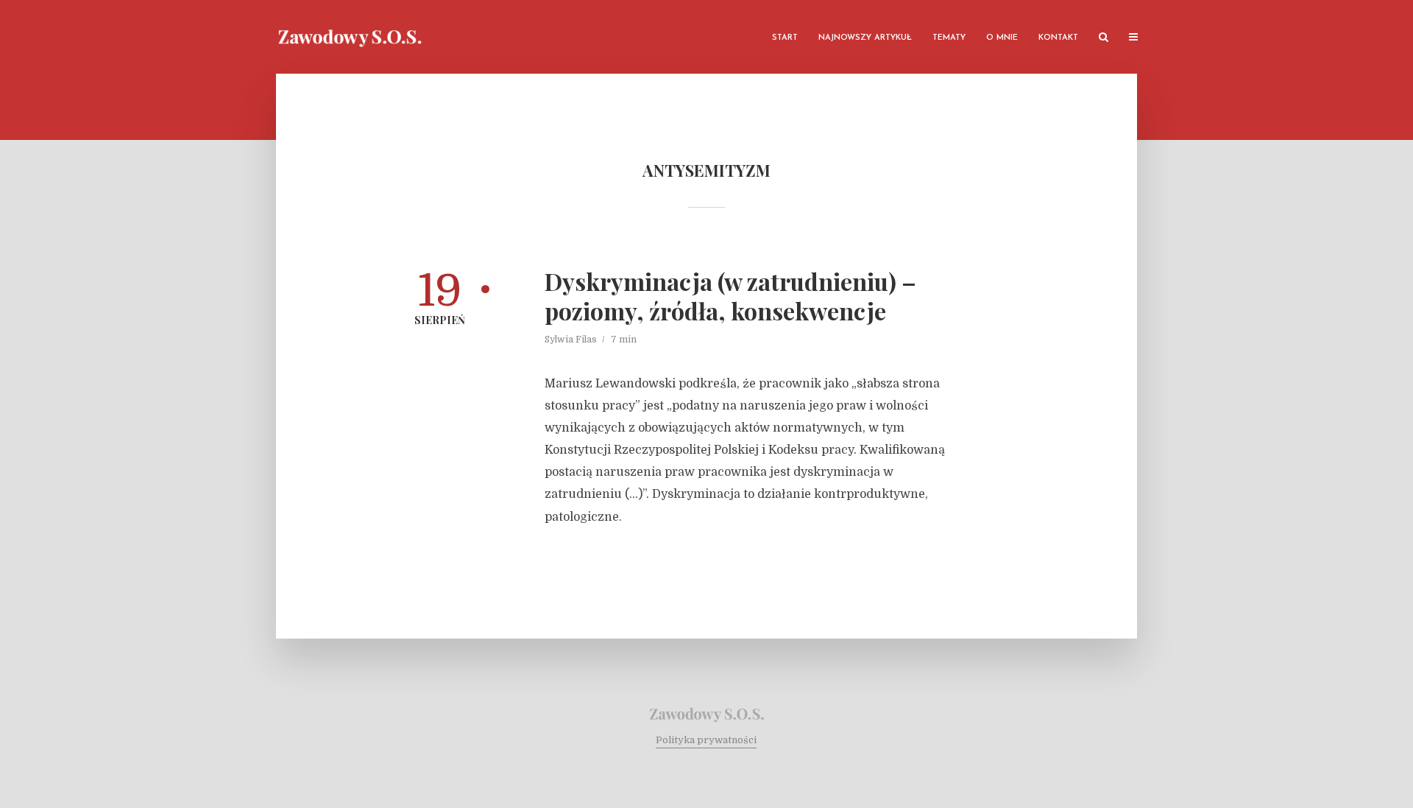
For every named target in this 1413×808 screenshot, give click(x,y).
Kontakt (1058, 38)
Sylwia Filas (571, 339)
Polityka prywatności (706, 739)
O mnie (1002, 38)
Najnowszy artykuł (865, 38)
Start (785, 38)
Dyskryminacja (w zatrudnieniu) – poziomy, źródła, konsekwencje (730, 296)
